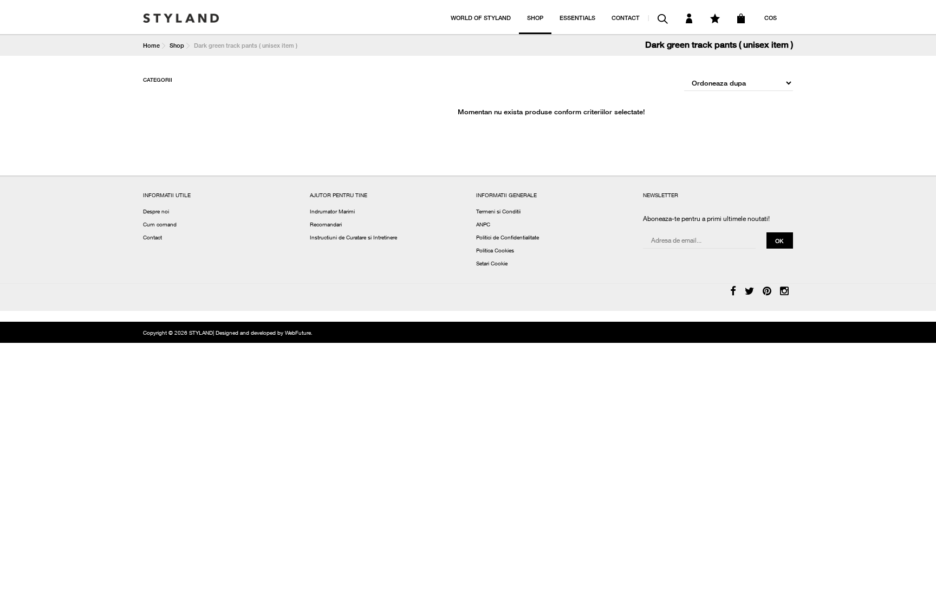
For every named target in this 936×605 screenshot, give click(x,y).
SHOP (535, 17)
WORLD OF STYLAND (481, 17)
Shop (177, 45)
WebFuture (298, 333)
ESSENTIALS (577, 17)
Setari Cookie (492, 264)
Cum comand (160, 225)
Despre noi (156, 212)
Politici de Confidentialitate (507, 238)
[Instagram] (784, 292)
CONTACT (626, 17)
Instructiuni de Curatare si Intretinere (353, 238)
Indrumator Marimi (332, 212)
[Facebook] (733, 292)
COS (770, 17)
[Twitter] (749, 292)
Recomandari (326, 225)
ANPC (483, 225)
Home (151, 45)
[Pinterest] (767, 292)
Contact (152, 238)
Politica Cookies (495, 251)
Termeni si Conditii (498, 212)
